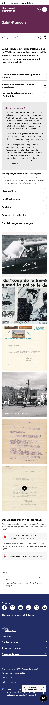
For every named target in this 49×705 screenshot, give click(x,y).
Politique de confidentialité (13, 672)
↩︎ (11, 579)
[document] (24, 304)
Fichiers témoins (9, 681)
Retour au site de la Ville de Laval (19, 3)
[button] (44, 9)
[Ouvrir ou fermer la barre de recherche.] (38, 9)
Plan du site (7, 677)
